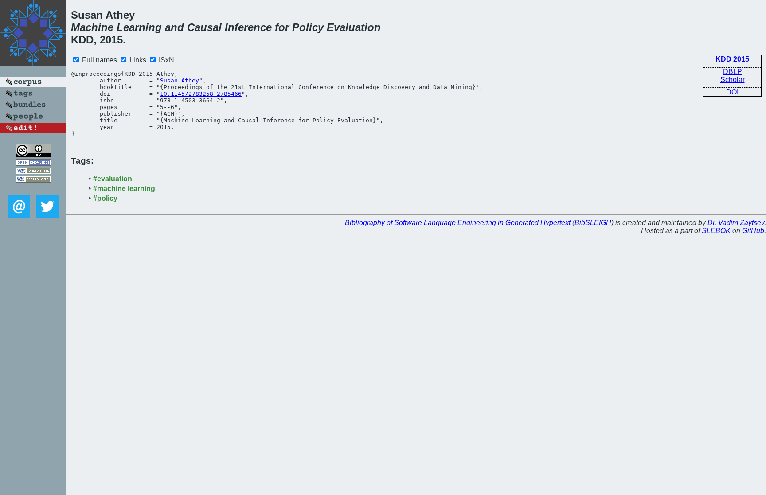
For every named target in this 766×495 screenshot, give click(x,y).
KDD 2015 (732, 59)
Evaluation (354, 27)
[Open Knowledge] (33, 163)
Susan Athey (179, 80)
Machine (92, 27)
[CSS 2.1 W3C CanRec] (33, 189)
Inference (248, 27)
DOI (732, 92)
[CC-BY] (33, 155)
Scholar (732, 79)
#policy (105, 198)
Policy (308, 27)
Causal (204, 27)
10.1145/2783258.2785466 (201, 93)
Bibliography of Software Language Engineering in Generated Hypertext (458, 222)
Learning (139, 27)
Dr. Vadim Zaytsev (735, 222)
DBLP (732, 71)
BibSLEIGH (592, 222)
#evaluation (112, 179)
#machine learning (124, 188)
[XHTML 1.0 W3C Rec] (33, 171)
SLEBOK (716, 230)
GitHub (753, 230)
